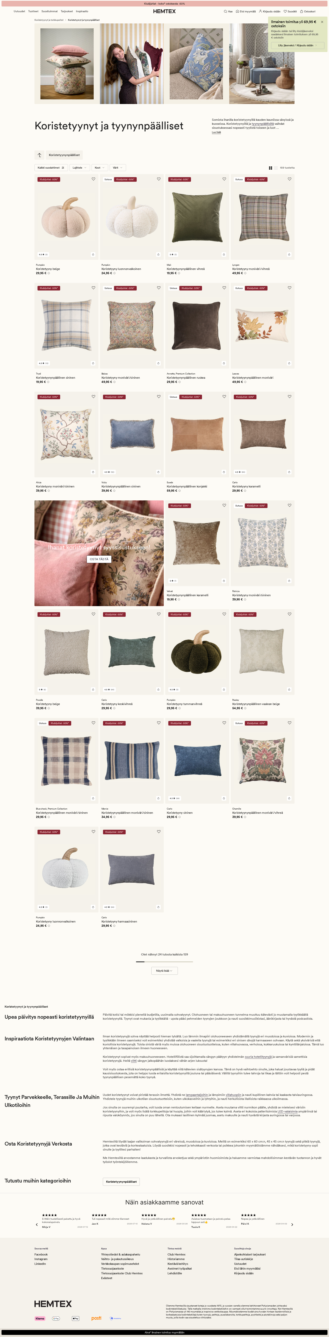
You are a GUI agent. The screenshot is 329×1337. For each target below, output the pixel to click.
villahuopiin (233, 1095)
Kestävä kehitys (178, 1264)
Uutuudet (19, 11)
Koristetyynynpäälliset (64, 155)
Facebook (40, 1254)
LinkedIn (40, 1264)
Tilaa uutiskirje (243, 1259)
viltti (134, 1061)
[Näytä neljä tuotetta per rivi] (270, 167)
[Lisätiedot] (48, 273)
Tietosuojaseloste (112, 1268)
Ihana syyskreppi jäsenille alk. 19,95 (164, 3)
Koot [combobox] (97, 167)
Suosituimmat (50, 11)
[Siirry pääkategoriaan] (39, 155)
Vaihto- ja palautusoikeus (117, 1259)
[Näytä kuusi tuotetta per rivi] (275, 167)
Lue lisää (216, 132)
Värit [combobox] (115, 167)
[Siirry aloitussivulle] (164, 11)
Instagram (41, 1259)
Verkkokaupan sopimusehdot (120, 1264)
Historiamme (176, 1259)
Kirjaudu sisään (244, 1273)
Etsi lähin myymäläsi (247, 1268)
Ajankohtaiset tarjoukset (250, 1254)
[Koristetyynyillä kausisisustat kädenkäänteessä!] (99, 565)
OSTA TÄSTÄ (99, 559)
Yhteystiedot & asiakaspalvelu (120, 1254)
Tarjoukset (67, 11)
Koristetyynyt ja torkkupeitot (48, 20)
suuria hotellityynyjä (258, 1057)
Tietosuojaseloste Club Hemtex (122, 1273)
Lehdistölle (175, 1273)
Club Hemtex (176, 1254)
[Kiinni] (322, 22)
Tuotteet (33, 11)
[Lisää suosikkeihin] (93, 179)
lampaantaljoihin (197, 1095)
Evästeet (106, 1278)
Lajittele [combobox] (77, 167)
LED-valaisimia (288, 1111)
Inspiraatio (82, 11)
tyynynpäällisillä (263, 124)
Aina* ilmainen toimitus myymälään (164, 1332)
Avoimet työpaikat (180, 1268)
